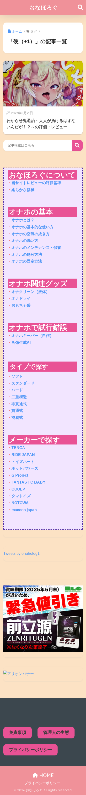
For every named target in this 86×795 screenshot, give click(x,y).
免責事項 (17, 732)
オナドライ (21, 298)
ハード (17, 390)
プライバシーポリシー (30, 749)
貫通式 (17, 411)
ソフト (17, 376)
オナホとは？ (22, 220)
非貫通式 (19, 404)
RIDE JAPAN (23, 455)
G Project (19, 475)
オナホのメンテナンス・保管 (36, 248)
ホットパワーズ (24, 468)
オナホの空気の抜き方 (30, 234)
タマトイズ (21, 496)
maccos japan (24, 510)
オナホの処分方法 (26, 254)
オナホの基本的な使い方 (32, 227)
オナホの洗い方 (24, 241)
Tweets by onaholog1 (21, 553)
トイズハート (22, 462)
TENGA (18, 448)
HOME (46, 775)
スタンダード (22, 383)
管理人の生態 (56, 732)
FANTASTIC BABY (28, 482)
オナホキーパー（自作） (32, 335)
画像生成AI (21, 342)
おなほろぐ (43, 7)
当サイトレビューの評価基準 (36, 183)
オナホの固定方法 (26, 261)
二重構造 (19, 397)
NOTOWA (20, 503)
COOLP (18, 489)
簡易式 (17, 417)
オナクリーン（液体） (30, 292)
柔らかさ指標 (22, 190)
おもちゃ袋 (21, 305)
